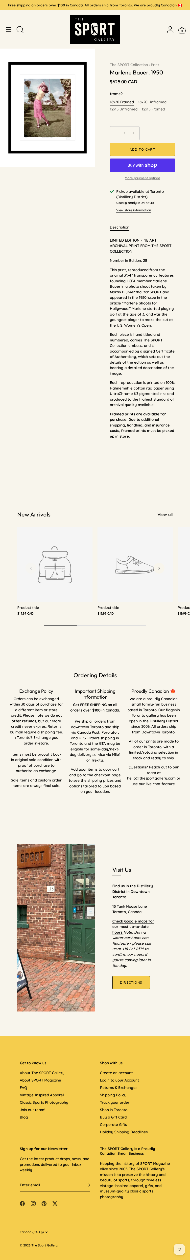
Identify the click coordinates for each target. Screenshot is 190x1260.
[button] (30, 568)
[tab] (122, 227)
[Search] (20, 30)
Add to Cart (142, 149)
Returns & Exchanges (118, 1087)
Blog (24, 1117)
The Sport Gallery (44, 1245)
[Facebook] (22, 1203)
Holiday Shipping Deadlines (124, 1132)
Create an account (116, 1072)
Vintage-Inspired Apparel (42, 1095)
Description (119, 227)
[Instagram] (33, 1203)
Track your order (114, 1102)
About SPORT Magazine (40, 1080)
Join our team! (32, 1109)
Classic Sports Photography (44, 1102)
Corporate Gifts (113, 1124)
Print (155, 64)
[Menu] (8, 29)
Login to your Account (119, 1080)
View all (165, 514)
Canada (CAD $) (32, 1232)
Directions (131, 982)
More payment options (142, 178)
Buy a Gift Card (113, 1117)
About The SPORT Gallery (42, 1072)
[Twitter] (54, 1203)
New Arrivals (33, 514)
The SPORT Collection (129, 64)
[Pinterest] (44, 1203)
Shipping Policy (113, 1095)
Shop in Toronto (113, 1109)
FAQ (23, 1087)
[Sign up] (87, 1185)
